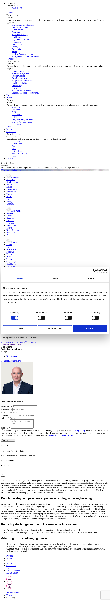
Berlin (9, 254)
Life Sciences (17, 44)
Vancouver (11, 192)
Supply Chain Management (23, 81)
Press (14, 156)
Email (4, 412)
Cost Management (19, 78)
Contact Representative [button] (11, 344)
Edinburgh (10, 266)
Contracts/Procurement (26, 342)
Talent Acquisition (19, 153)
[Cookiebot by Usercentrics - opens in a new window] (95, 271)
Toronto (9, 199)
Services (10, 59)
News (8, 127)
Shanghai (10, 218)
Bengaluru (10, 233)
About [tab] (91, 278)
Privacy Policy (79, 430)
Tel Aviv (10, 259)
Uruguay (10, 204)
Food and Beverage (20, 34)
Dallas (9, 187)
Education (16, 32)
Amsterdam (11, 249)
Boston (9, 196)
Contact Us (11, 131)
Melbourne (11, 225)
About (9, 97)
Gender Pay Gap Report (22, 122)
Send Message (8, 440)
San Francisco (12, 182)
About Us (16, 107)
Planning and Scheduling (22, 90)
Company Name (9, 415)
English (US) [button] (12, 6)
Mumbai (10, 220)
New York (10, 179)
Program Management (21, 71)
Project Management (20, 73)
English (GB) (17, 8)
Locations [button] (10, 3)
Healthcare (16, 37)
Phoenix (9, 194)
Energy (15, 47)
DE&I (14, 117)
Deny (20, 328)
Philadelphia (11, 189)
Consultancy (17, 85)
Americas (16, 141)
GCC (14, 148)
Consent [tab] (19, 278)
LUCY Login (12, 573)
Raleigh (9, 201)
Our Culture (17, 114)
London (9, 247)
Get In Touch (17, 151)
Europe (15, 146)
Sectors (9, 13)
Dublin (9, 244)
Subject (5, 418)
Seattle (9, 184)
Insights (9, 129)
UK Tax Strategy (13, 570)
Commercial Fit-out (20, 27)
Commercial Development (23, 25)
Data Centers (17, 30)
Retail (14, 51)
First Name (6, 407)
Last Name (6, 409)
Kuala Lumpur (12, 230)
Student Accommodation (22, 54)
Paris (8, 256)
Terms (9, 595)
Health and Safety (19, 83)
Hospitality (16, 42)
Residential (16, 49)
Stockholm (11, 264)
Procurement (17, 88)
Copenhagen (11, 261)
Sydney (9, 216)
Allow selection (55, 328)
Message (5, 428)
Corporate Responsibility (22, 119)
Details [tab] (55, 278)
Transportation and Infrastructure (25, 56)
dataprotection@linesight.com (60, 435)
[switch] (41, 318)
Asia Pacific (17, 144)
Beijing (9, 235)
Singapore (10, 213)
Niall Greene (11, 356)
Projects (9, 95)
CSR (14, 112)
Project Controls (18, 76)
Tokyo (9, 228)
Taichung (10, 223)
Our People (16, 110)
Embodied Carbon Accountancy (25, 93)
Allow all (90, 328)
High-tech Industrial (20, 39)
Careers (9, 158)
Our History (17, 124)
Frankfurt (10, 252)
